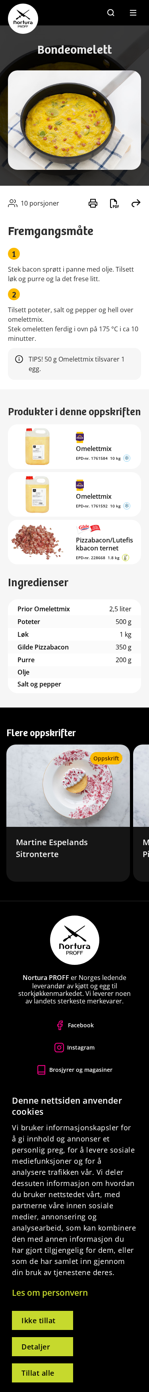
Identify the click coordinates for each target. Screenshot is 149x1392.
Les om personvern (50, 1292)
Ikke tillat (38, 1320)
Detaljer (35, 1346)
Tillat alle (37, 1373)
